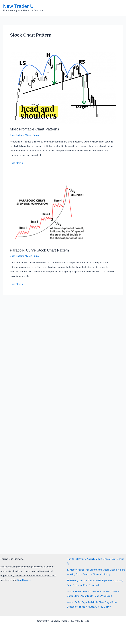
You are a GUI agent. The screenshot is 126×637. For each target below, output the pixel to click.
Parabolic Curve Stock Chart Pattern (39, 250)
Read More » (16, 163)
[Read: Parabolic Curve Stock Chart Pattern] (63, 212)
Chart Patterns (17, 135)
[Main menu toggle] (119, 8)
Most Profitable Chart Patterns (34, 129)
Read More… (24, 580)
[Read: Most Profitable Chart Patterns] (63, 88)
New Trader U (18, 6)
